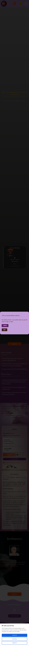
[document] (14, 323)
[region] (14, 635)
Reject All (14, 642)
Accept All (14, 635)
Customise (14, 639)
